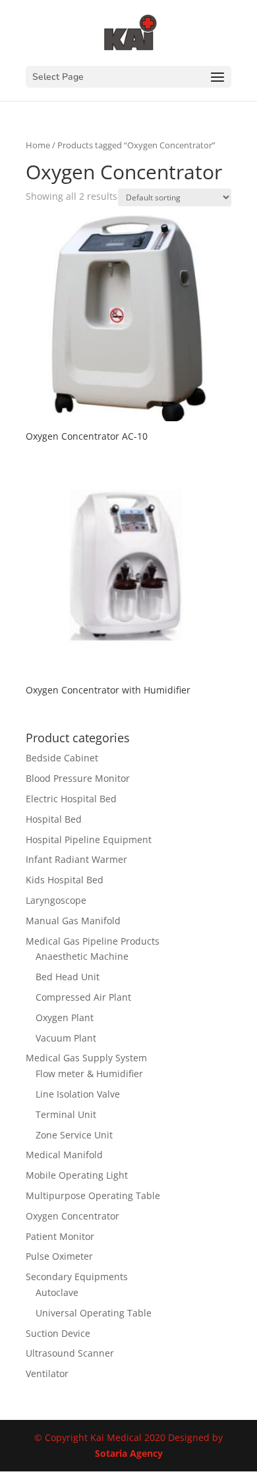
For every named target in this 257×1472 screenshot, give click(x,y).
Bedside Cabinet (62, 757)
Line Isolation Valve (78, 1094)
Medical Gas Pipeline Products (92, 941)
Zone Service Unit (74, 1135)
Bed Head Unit (68, 976)
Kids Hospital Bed (64, 879)
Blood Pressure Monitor (78, 778)
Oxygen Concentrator (72, 1216)
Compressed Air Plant (83, 997)
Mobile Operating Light (77, 1175)
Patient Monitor (60, 1236)
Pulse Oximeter (59, 1256)
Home (38, 145)
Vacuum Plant (66, 1038)
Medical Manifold (64, 1154)
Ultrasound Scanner (70, 1353)
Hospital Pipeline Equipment (89, 839)
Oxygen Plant (65, 1017)
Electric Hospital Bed (71, 798)
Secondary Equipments (77, 1276)
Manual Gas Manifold (73, 920)
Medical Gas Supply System (86, 1057)
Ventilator (47, 1373)
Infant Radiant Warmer (76, 859)
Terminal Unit (66, 1114)
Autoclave (57, 1292)
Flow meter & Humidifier (89, 1073)
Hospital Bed (54, 819)
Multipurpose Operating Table (93, 1195)
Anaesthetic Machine (82, 956)
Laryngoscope (56, 900)
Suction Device (58, 1333)
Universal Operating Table (94, 1313)
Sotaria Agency (129, 1453)
